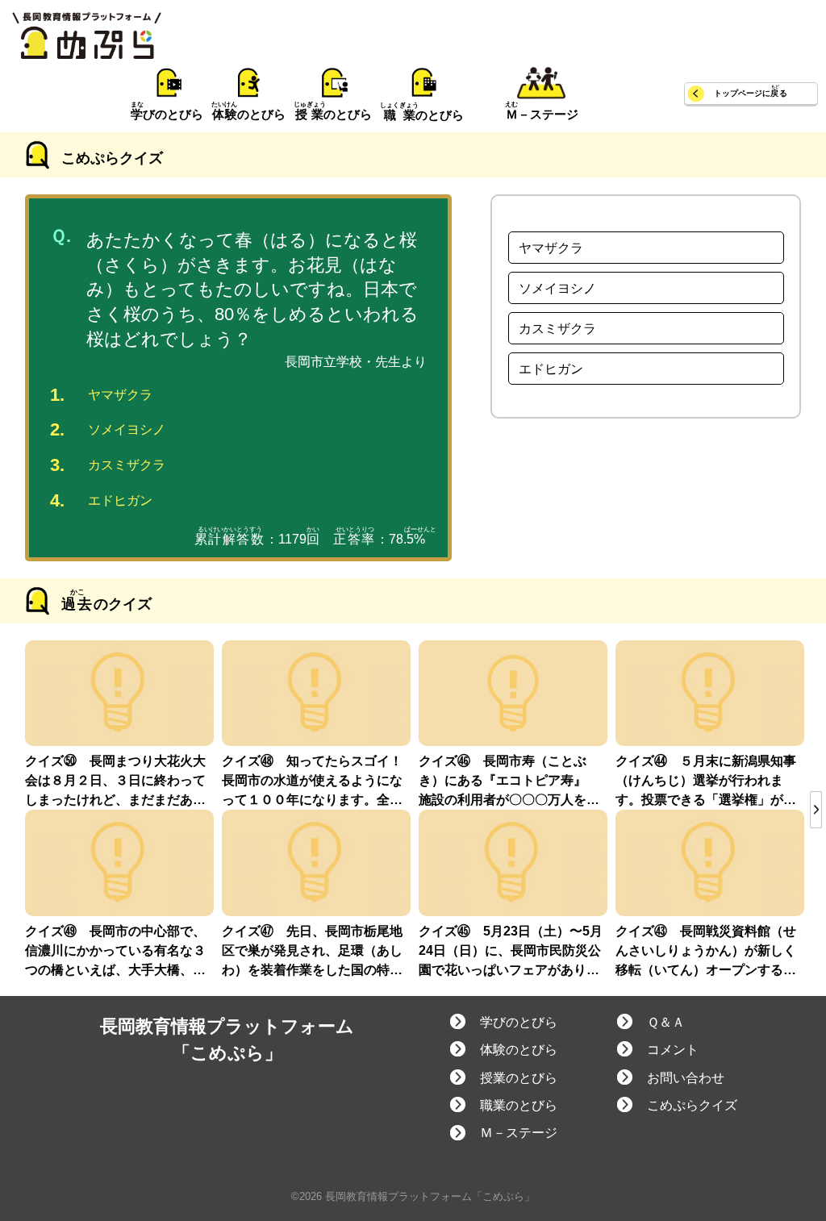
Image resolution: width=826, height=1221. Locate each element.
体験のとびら (518, 1049)
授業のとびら (518, 1078)
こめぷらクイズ (692, 1105)
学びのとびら (518, 1022)
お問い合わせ (685, 1078)
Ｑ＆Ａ (666, 1022)
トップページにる (750, 93)
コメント (673, 1049)
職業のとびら (518, 1105)
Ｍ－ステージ (518, 1133)
